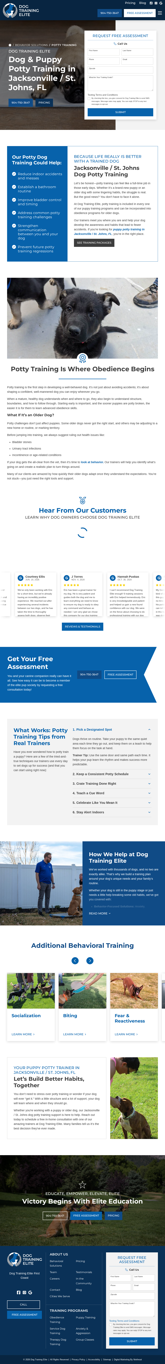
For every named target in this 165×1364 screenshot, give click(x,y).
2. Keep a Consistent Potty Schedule (101, 774)
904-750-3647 (110, 13)
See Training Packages (94, 242)
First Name (93, 50)
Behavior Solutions (31, 45)
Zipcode (92, 68)
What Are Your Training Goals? (101, 77)
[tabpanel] (31, 1007)
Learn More (22, 1034)
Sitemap (107, 1359)
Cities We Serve (60, 1296)
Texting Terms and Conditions (103, 95)
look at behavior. (92, 462)
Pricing (130, 3)
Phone (91, 59)
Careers (55, 1278)
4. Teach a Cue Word (88, 793)
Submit (120, 112)
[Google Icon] (161, 3)
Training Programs (69, 1311)
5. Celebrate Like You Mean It (95, 802)
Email (125, 59)
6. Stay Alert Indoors (88, 812)
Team (53, 1272)
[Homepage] (10, 45)
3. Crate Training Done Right (94, 783)
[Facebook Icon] (151, 3)
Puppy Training (85, 1317)
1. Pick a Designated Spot (92, 729)
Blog (142, 3)
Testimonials (84, 1272)
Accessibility (94, 1359)
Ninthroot (137, 1359)
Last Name (127, 50)
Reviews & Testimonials (82, 626)
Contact (55, 1289)
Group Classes (85, 1339)
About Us (59, 1254)
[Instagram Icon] (156, 3)
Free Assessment (140, 13)
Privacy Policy (78, 1359)
